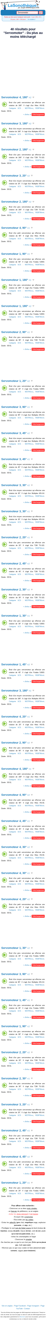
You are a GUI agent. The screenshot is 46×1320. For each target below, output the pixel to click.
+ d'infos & (33, 114)
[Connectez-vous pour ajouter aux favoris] (33, 97)
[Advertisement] (23, 66)
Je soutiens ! (32, 19)
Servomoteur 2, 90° (15, 332)
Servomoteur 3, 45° (15, 433)
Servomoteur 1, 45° (15, 664)
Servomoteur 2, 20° (15, 537)
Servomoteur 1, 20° (15, 381)
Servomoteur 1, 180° (16, 279)
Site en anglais (7, 1306)
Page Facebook (20, 1306)
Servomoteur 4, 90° (15, 227)
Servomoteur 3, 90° (15, 407)
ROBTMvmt (39, 108)
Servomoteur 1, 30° (15, 615)
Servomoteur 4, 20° (15, 716)
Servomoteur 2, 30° (15, 589)
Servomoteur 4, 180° (16, 97)
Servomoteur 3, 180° (16, 123)
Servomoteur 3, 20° (15, 175)
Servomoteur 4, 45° (15, 821)
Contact (27, 1309)
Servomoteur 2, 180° (16, 149)
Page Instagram (33, 1306)
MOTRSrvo (29, 108)
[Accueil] (23, 5)
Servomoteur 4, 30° (15, 847)
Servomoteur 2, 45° (15, 563)
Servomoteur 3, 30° (15, 485)
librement (22, 1316)
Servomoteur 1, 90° (15, 253)
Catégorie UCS (15, 108)
